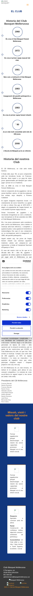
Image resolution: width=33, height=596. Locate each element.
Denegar (16, 333)
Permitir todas (16, 322)
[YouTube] (23, 583)
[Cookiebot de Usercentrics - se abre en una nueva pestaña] (23, 261)
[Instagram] (10, 585)
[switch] (28, 298)
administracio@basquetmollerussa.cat (16, 577)
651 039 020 (7, 575)
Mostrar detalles (22, 317)
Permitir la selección (16, 328)
